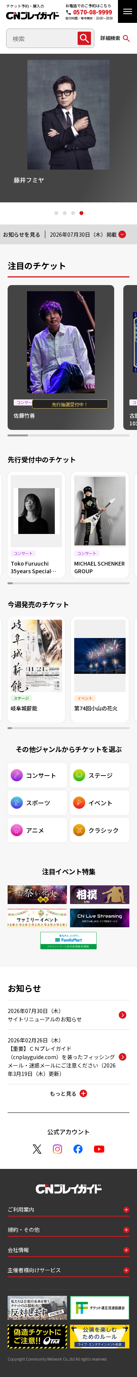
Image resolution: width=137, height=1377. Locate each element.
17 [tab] (88, 584)
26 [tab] (111, 729)
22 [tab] (112, 584)
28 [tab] (119, 729)
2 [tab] (64, 213)
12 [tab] (63, 584)
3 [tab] (73, 213)
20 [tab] (102, 584)
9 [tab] (48, 584)
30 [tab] (127, 729)
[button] (127, 11)
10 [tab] (53, 584)
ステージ (100, 775)
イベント (100, 802)
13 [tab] (68, 584)
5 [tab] (99, 436)
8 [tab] (44, 584)
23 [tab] (117, 584)
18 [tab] (93, 584)
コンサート (41, 775)
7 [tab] (39, 584)
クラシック (103, 830)
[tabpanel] (61, 357)
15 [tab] (78, 584)
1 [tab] (56, 213)
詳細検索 (110, 38)
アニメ (35, 830)
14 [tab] (73, 584)
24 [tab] (121, 584)
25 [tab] (126, 584)
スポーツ (38, 802)
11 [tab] (58, 584)
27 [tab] (115, 729)
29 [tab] (123, 729)
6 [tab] (119, 436)
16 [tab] (83, 584)
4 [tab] (81, 213)
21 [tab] (107, 584)
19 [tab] (97, 584)
